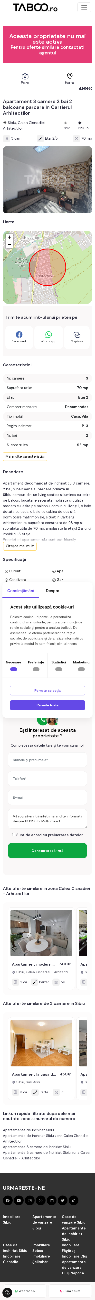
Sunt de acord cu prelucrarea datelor (49, 835)
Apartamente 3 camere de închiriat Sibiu (37, 1147)
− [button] (9, 244)
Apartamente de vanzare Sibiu (44, 1222)
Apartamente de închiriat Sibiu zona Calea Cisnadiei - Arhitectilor (47, 1139)
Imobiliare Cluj (74, 1256)
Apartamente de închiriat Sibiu (28, 1130)
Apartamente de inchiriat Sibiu (74, 1234)
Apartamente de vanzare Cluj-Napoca (74, 1267)
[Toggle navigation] (84, 7)
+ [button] (9, 237)
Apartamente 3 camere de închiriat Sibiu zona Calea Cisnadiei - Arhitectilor (46, 1155)
